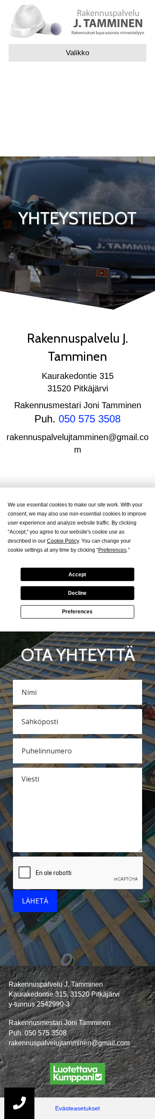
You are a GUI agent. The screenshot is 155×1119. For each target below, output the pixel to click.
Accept (77, 574)
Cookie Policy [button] (63, 541)
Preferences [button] (112, 550)
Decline (77, 593)
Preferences (77, 612)
